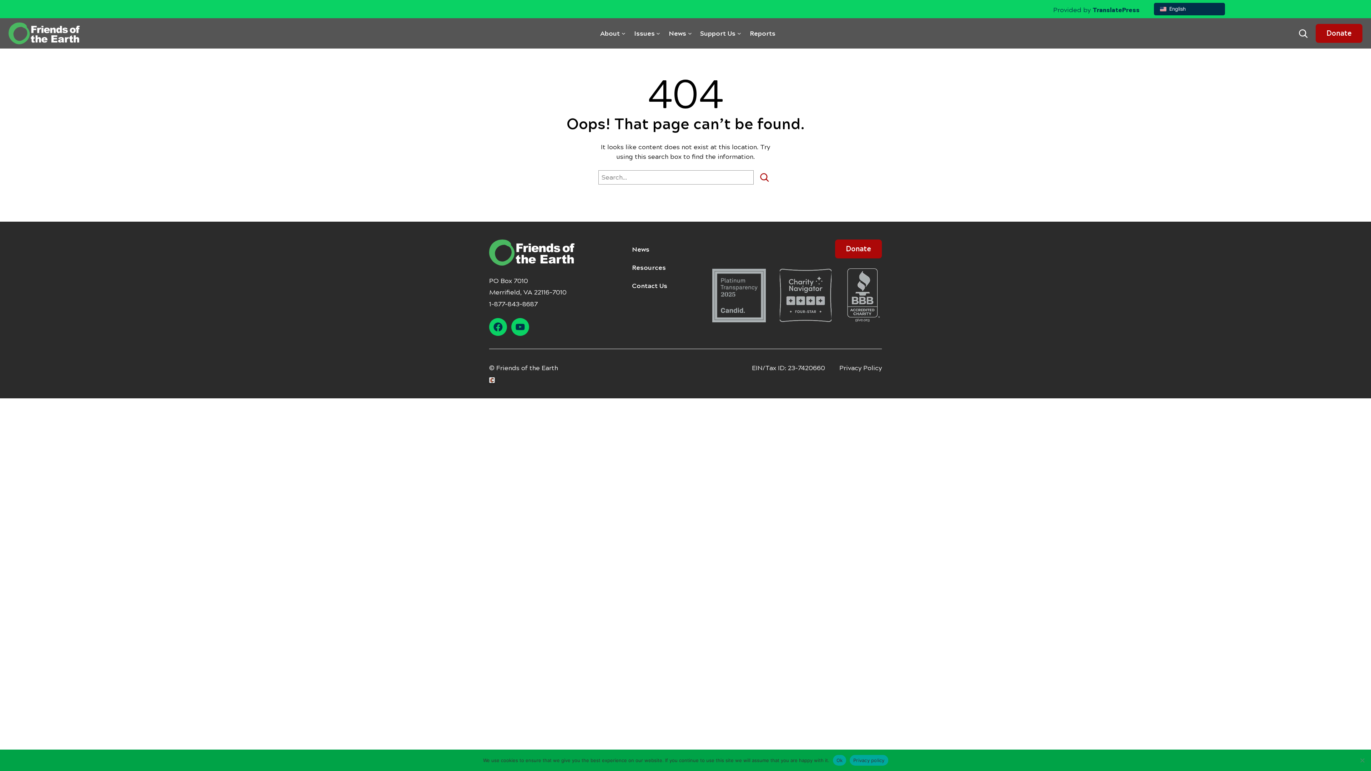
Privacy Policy (860, 368)
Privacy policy (869, 760)
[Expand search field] (1303, 33)
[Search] (767, 177)
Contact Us (649, 286)
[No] (1362, 760)
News (640, 249)
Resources (649, 268)
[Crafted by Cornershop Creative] (493, 380)
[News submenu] (690, 33)
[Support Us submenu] (739, 33)
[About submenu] (624, 33)
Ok (840, 760)
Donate (1339, 33)
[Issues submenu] (658, 33)
